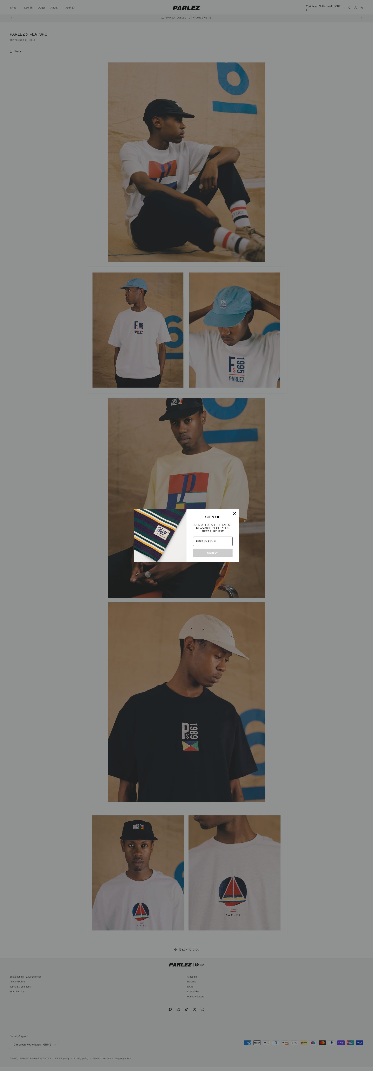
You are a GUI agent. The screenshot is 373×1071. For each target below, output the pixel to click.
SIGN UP (212, 553)
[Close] (234, 513)
